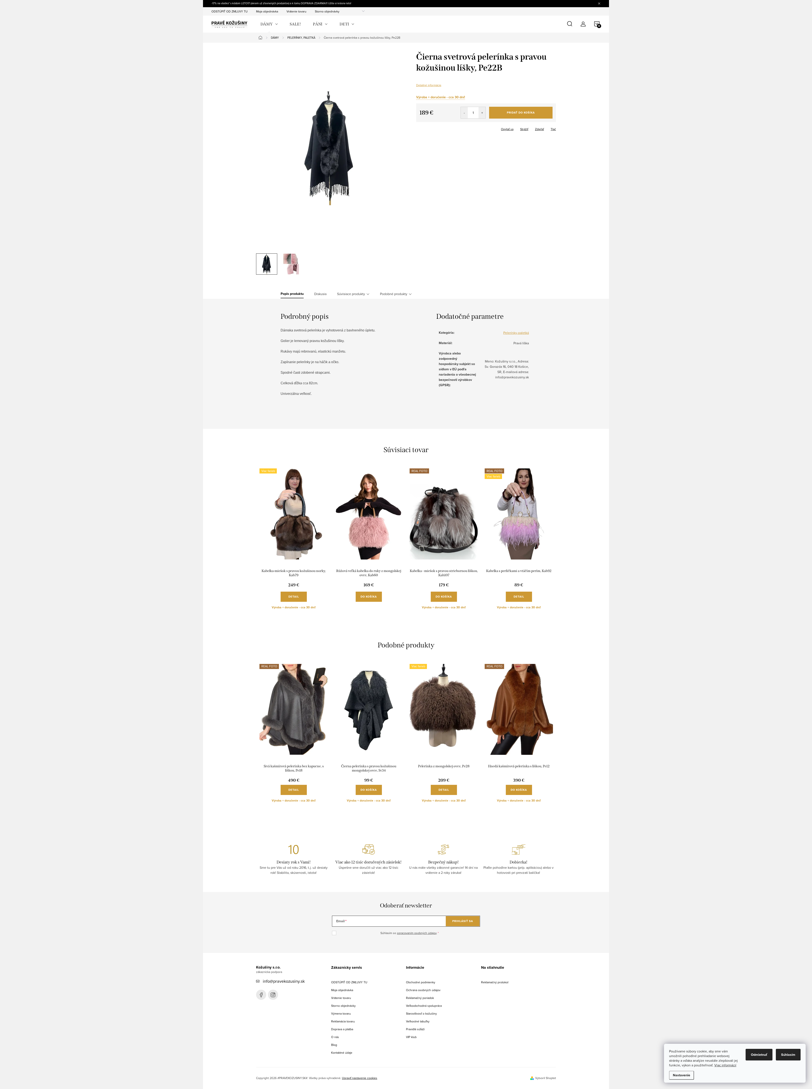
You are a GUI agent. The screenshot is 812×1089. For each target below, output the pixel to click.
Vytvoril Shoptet (545, 1078)
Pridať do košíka (521, 113)
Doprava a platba (342, 1029)
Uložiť (423, 128)
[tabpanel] (293, 542)
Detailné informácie (428, 85)
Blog (334, 1045)
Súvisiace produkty (351, 293)
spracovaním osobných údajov (416, 933)
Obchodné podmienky (420, 982)
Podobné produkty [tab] (393, 293)
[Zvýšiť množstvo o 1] (482, 112)
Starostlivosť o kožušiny (421, 1013)
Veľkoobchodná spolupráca (424, 1006)
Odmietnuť (759, 1054)
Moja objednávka (267, 11)
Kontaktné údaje (341, 1053)
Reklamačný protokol (494, 982)
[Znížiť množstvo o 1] (464, 112)
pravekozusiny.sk (273, 995)
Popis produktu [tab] (292, 293)
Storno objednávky (327, 11)
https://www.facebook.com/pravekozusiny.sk (261, 995)
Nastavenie (681, 1075)
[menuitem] (269, 24)
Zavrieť (438, 128)
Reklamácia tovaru (343, 1021)
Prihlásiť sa (462, 921)
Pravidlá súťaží (415, 1029)
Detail (293, 597)
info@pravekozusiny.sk (284, 981)
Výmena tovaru (341, 1013)
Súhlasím (788, 1054)
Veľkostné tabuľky (417, 1021)
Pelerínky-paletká (516, 332)
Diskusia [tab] (320, 293)
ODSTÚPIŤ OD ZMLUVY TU (229, 11)
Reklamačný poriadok (420, 998)
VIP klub (411, 1037)
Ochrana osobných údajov (423, 990)
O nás (335, 1037)
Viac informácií (725, 1065)
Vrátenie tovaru (296, 11)
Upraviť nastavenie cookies (359, 1078)
